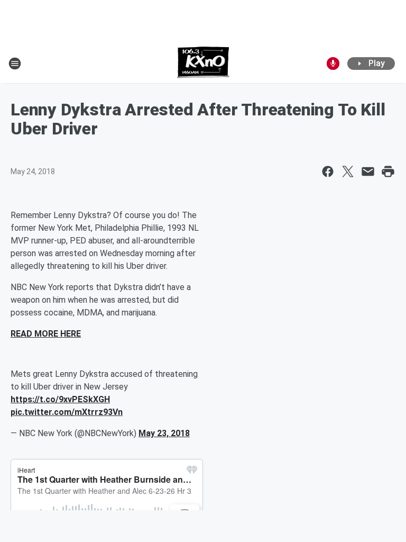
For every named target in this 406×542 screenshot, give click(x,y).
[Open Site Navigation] (14, 63)
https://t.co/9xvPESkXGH (60, 399)
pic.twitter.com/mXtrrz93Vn (67, 412)
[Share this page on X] (347, 171)
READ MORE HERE (46, 334)
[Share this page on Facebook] (327, 171)
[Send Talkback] (333, 63)
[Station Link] (203, 63)
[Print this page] (388, 171)
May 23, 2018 (164, 433)
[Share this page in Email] (368, 171)
